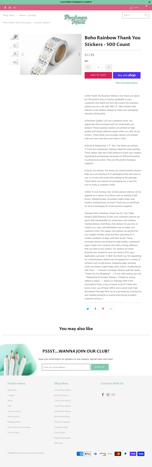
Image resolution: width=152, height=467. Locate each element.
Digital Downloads (62, 438)
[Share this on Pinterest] (103, 309)
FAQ (9, 406)
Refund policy (13, 416)
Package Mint (20, 453)
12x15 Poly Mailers (62, 400)
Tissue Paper (59, 432)
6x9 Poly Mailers (61, 395)
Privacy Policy (13, 432)
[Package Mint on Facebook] (5, 7)
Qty (86, 61)
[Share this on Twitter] (88, 309)
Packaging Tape (61, 427)
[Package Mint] (75, 20)
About (22, 15)
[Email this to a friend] (111, 309)
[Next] (79, 54)
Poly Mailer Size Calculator (17, 22)
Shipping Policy (14, 422)
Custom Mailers (42, 22)
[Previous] (23, 54)
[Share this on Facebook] (95, 309)
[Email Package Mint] (14, 7)
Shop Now (9, 15)
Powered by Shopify (35, 453)
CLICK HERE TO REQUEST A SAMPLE (76, 2)
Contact (32, 15)
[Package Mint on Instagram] (9, 7)
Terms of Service (15, 411)
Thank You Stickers (62, 422)
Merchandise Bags (62, 416)
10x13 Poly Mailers (62, 390)
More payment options (127, 82)
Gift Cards (58, 443)
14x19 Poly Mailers (62, 406)
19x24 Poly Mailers (62, 411)
